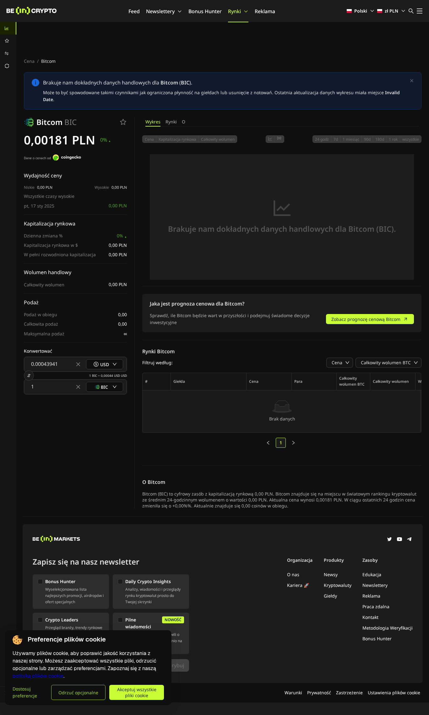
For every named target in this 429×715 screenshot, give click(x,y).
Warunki (293, 693)
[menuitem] (8, 28)
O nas (293, 574)
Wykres (152, 122)
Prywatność (319, 693)
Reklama (265, 11)
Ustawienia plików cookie (394, 693)
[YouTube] (399, 540)
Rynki (234, 11)
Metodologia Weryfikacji (387, 628)
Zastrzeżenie (349, 693)
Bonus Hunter (205, 11)
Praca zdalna (375, 606)
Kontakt (370, 617)
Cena (29, 61)
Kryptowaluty (337, 585)
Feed (134, 11)
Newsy (331, 574)
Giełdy (330, 596)
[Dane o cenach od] (67, 158)
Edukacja (371, 574)
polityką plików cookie (38, 676)
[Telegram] (409, 540)
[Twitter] (389, 540)
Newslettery (160, 11)
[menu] (8, 47)
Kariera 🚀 (298, 585)
